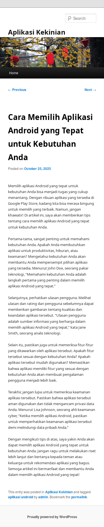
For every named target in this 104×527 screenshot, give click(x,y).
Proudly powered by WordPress (52, 516)
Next (90, 89)
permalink (79, 496)
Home (13, 72)
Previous (17, 89)
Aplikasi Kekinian (36, 32)
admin (43, 496)
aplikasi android (20, 496)
